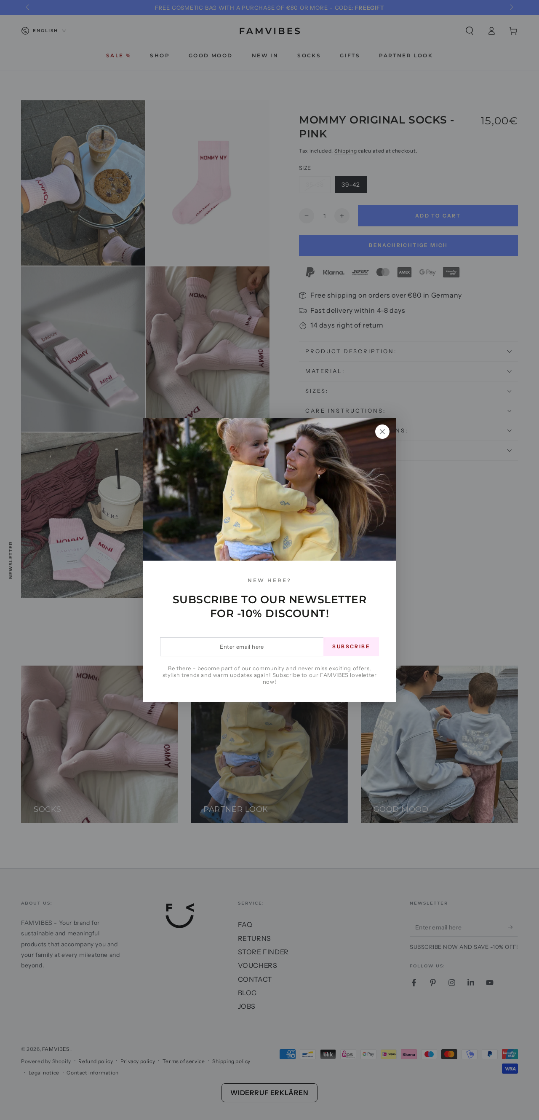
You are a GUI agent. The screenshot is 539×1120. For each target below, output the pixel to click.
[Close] (382, 431)
